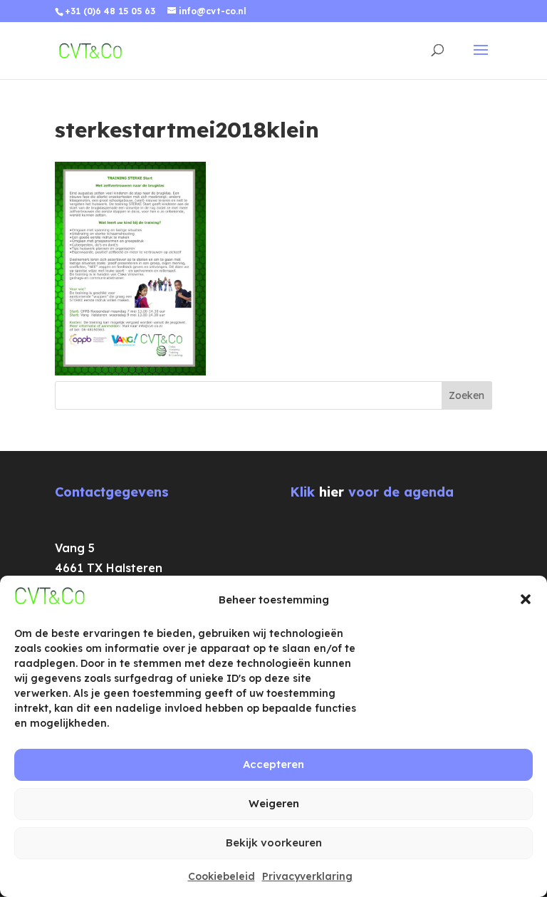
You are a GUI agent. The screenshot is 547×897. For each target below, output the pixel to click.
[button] (526, 599)
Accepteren (273, 764)
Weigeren (274, 803)
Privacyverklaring (307, 876)
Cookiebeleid (221, 876)
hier (331, 492)
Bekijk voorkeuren (274, 842)
